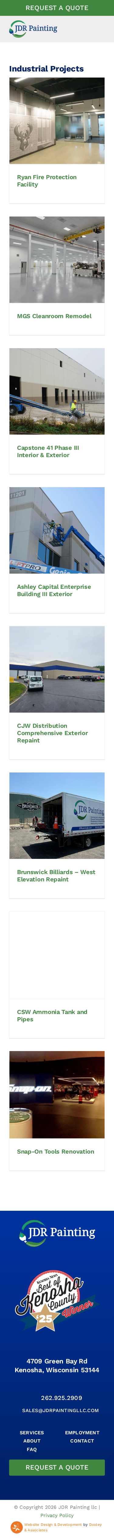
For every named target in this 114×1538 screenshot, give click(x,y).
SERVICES (32, 1433)
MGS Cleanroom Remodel (54, 316)
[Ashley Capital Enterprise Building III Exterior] (57, 530)
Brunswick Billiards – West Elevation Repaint (56, 875)
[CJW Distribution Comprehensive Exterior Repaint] (57, 669)
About (31, 1441)
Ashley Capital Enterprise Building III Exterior (54, 590)
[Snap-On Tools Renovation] (57, 1094)
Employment (82, 1433)
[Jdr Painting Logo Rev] (57, 1222)
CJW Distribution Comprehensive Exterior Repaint (52, 733)
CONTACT (82, 1441)
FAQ (32, 1449)
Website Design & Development (53, 1524)
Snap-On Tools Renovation (55, 1151)
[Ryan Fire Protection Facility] (57, 121)
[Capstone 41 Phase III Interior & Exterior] (57, 391)
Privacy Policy (57, 1515)
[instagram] (57, 1386)
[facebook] (45, 1386)
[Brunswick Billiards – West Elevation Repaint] (57, 815)
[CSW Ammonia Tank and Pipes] (57, 954)
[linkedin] (69, 1386)
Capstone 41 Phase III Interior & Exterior (48, 451)
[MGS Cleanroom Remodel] (57, 260)
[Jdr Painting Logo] (33, 23)
